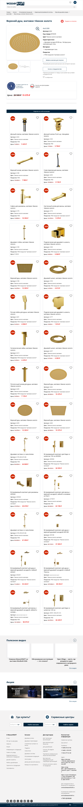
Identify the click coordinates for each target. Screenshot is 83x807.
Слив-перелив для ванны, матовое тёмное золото (56, 171)
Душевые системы (30, 753)
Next (74, 640)
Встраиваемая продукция (32, 756)
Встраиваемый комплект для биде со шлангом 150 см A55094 (57, 455)
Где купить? (64, 742)
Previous (70, 640)
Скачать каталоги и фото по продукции (50, 764)
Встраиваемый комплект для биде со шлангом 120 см (57, 609)
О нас (8, 738)
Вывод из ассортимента (31, 764)
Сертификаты (10, 768)
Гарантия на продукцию (13, 765)
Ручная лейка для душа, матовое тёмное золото (24, 313)
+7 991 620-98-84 (66, 798)
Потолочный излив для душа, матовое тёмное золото (24, 385)
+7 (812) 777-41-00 (66, 753)
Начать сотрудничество (55, 69)
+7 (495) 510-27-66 (66, 747)
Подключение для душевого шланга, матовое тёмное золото (57, 243)
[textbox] (15, 724)
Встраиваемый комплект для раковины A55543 (24, 493)
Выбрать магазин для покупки (55, 60)
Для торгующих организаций (47, 738)
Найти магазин (33, 725)
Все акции (73, 701)
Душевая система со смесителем (22, 454)
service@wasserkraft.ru (67, 795)
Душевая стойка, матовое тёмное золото (22, 243)
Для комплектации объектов (48, 743)
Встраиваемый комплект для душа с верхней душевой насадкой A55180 (56, 531)
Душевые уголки (29, 738)
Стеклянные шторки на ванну (31, 744)
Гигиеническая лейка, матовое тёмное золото (24, 349)
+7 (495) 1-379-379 (66, 750)
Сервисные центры (66, 740)
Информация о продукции (13, 749)
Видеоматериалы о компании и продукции (13, 756)
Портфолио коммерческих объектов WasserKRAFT (50, 754)
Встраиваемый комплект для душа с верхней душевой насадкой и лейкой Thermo (57, 570)
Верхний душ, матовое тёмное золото (23, 278)
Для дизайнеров (47, 747)
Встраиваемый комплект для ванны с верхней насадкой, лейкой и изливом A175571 (57, 494)
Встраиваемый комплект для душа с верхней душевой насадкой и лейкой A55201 (23, 570)
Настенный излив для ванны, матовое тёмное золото (57, 207)
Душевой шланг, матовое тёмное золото (58, 278)
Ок (70, 805)
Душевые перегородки (31, 741)
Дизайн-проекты (11, 759)
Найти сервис (68, 725)
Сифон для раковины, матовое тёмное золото (24, 207)
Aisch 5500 (46, 28)
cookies (23, 805)
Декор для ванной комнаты (32, 762)
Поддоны (27, 748)
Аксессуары (28, 759)
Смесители (28, 751)
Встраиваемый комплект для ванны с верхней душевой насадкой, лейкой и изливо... (23, 610)
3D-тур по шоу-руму (12, 741)
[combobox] (15, 724)
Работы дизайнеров (12, 762)
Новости (8, 744)
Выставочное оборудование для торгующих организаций (50, 759)
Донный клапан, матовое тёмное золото (24, 134)
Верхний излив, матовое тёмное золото (24, 170)
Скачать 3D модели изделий (48, 750)
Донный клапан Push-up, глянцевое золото (56, 135)
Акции (8, 746)
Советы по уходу (11, 752)
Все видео (73, 668)
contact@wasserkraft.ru (67, 787)
